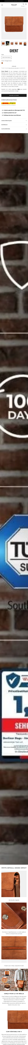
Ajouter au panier (14, 95)
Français (23, 6)
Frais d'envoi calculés (13, 68)
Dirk (19, 89)
